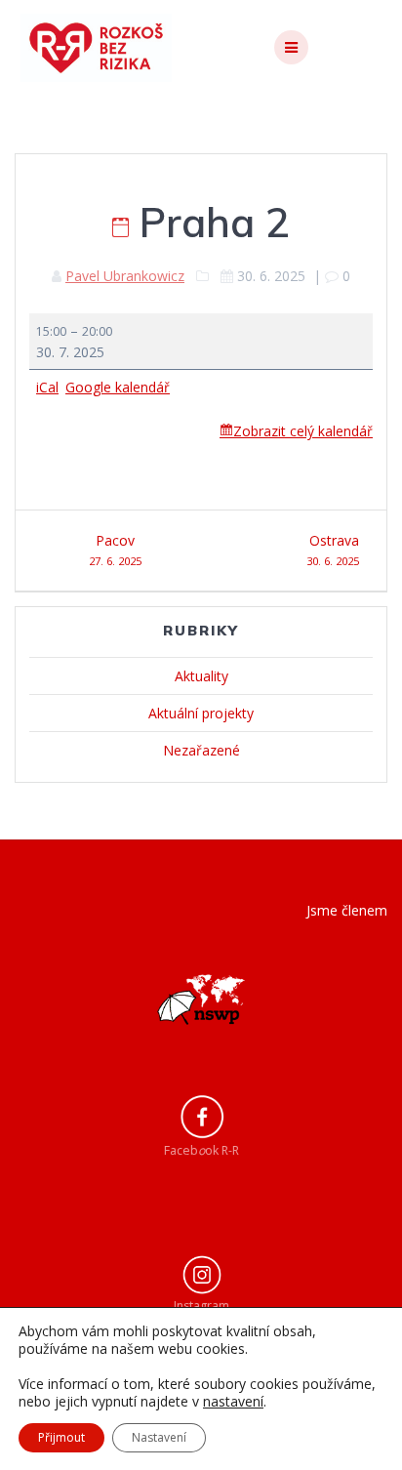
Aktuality (201, 676)
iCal (47, 387)
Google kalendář (117, 387)
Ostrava (332, 549)
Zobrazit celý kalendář (303, 431)
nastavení (233, 1401)
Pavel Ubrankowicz (124, 275)
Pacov (115, 549)
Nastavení (159, 1437)
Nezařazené (201, 750)
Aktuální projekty (201, 713)
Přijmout (61, 1437)
